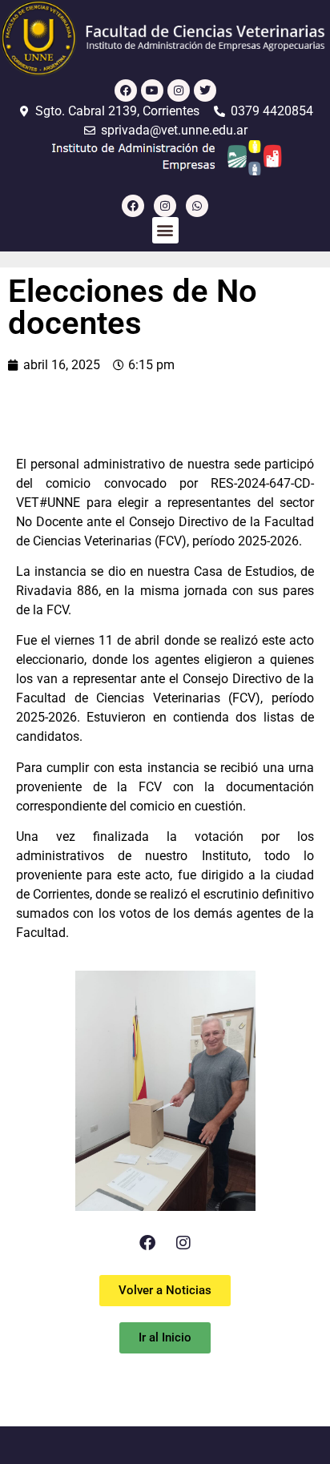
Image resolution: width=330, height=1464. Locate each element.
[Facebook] (126, 90)
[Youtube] (152, 90)
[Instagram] (178, 90)
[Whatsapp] (197, 206)
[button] (165, 230)
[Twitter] (205, 90)
